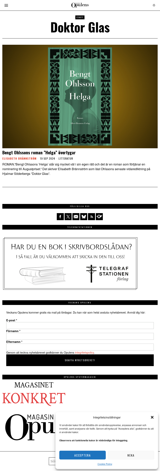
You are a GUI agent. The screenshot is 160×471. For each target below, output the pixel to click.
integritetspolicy (84, 352)
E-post (11, 320)
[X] (68, 216)
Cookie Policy (105, 464)
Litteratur (66, 158)
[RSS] (91, 216)
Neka (130, 455)
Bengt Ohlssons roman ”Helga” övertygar (39, 152)
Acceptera (82, 455)
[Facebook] (60, 216)
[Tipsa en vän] (75, 216)
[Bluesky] (83, 216)
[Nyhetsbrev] (99, 216)
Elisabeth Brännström (19, 158)
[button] (152, 417)
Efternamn (14, 342)
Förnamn (13, 331)
